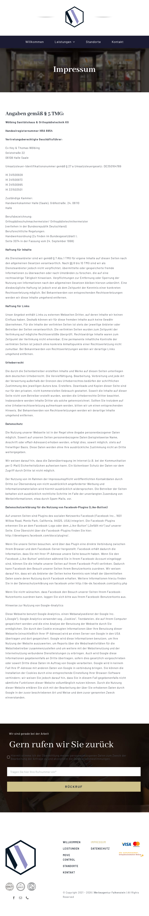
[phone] (27, 897)
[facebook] (13, 897)
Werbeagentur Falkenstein (110, 892)
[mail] (20, 897)
